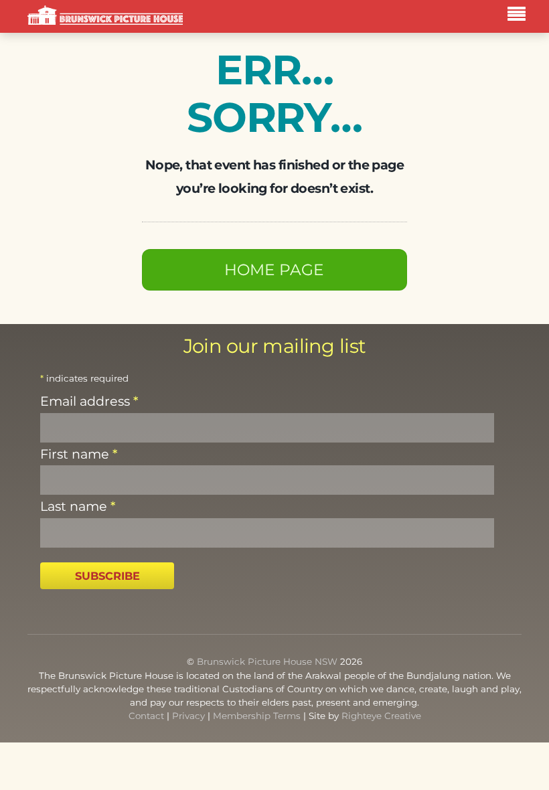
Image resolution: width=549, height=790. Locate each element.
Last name (77, 506)
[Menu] (519, 16)
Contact (146, 715)
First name (78, 454)
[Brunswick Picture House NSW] (105, 15)
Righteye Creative (381, 715)
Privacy (188, 715)
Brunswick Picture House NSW (267, 661)
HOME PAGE (274, 269)
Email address (89, 401)
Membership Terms (257, 715)
